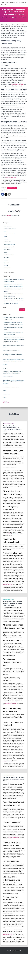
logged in (9, 215)
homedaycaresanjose (10, 177)
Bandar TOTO (6, 402)
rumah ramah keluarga (9, 254)
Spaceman (6, 262)
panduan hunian (7, 241)
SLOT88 (5, 260)
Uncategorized (7, 267)
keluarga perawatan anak (9, 233)
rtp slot (5, 252)
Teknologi (6, 265)
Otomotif (5, 239)
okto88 (5, 236)
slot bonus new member (8, 376)
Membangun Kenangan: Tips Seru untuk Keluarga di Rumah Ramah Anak (13, 779)
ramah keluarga (7, 249)
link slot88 (5, 364)
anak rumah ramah (8, 226)
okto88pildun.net (6, 394)
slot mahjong (6, 257)
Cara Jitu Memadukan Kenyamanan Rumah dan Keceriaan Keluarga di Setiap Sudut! (12, 428)
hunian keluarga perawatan (9, 228)
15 (4, 190)
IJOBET (5, 231)
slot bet (4, 401)
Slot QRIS (5, 368)
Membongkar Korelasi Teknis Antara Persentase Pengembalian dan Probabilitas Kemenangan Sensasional (13, 382)
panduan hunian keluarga (17, 84)
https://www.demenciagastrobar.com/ (11, 386)
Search (4, 307)
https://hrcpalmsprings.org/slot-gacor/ (11, 350)
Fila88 (4, 390)
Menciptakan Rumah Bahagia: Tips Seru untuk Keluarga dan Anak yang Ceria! (12, 603)
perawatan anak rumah (12, 187)
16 (6, 190)
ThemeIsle (19, 950)
